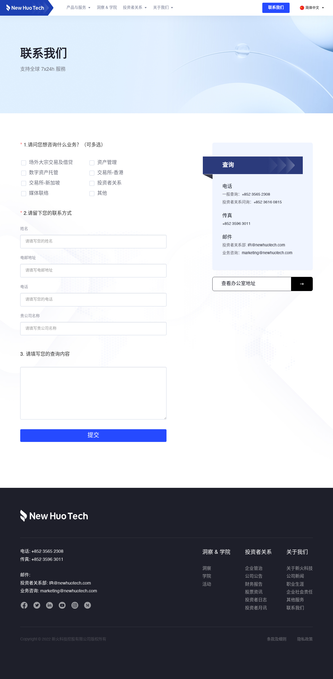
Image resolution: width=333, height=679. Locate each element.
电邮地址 (28, 258)
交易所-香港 (110, 173)
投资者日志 (256, 600)
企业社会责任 (299, 592)
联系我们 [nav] (276, 8)
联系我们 (295, 608)
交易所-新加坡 (44, 183)
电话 (24, 287)
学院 (206, 576)
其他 (102, 193)
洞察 (206, 568)
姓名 (24, 229)
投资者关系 (109, 183)
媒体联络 (39, 193)
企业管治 (254, 568)
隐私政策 (305, 639)
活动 (206, 584)
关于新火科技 (299, 568)
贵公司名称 (30, 316)
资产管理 (107, 162)
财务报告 (254, 584)
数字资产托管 (43, 173)
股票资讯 (254, 592)
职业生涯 (295, 584)
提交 (93, 436)
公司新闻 (295, 576)
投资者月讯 (256, 608)
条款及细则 (276, 639)
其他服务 (295, 600)
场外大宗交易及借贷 (51, 162)
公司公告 (254, 576)
